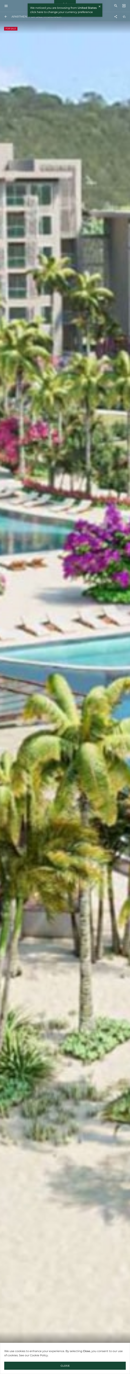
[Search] (116, 6)
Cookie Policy (39, 1355)
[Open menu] (7, 6)
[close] (100, 7)
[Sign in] (123, 6)
